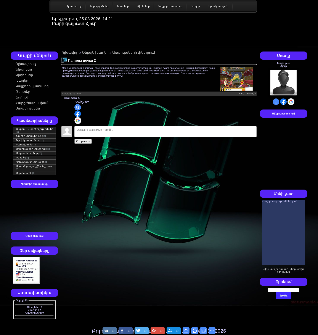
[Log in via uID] (77, 107)
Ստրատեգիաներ (27, 153)
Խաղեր (195, 6)
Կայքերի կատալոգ (170, 6)
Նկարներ (123, 6)
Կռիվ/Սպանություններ (30, 162)
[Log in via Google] (77, 120)
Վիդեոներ (143, 6)
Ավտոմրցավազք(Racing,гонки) (34, 166)
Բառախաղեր (24, 144)
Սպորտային (24, 173)
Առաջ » (251, 93)
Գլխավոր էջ (73, 6)
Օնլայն (20, 157)
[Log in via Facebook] (77, 114)
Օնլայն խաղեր (95, 52)
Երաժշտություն (218, 6)
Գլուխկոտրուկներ (27, 140)
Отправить (83, 141)
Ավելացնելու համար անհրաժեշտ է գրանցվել (284, 270)
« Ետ (242, 93)
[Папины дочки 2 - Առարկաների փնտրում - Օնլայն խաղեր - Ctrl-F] (186, 330)
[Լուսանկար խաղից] (236, 79)
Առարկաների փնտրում (31, 149)
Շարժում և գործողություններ (34, 129)
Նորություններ (99, 6)
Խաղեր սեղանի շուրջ (29, 136)
